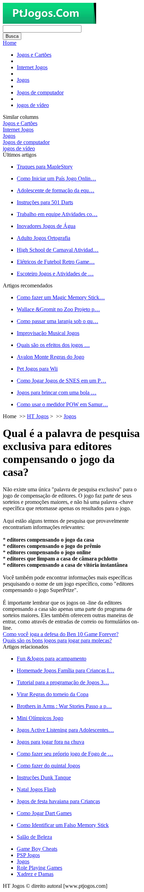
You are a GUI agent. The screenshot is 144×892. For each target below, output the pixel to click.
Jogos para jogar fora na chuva (50, 742)
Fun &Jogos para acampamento (51, 659)
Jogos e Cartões (34, 55)
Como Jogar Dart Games (44, 813)
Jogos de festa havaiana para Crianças (58, 801)
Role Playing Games (39, 868)
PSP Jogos (28, 855)
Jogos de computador (40, 92)
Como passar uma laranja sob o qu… (57, 321)
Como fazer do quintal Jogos (48, 766)
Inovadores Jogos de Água (46, 226)
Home (9, 43)
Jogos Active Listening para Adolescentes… (65, 730)
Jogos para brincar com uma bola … (56, 392)
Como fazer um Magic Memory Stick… (61, 297)
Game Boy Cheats (37, 849)
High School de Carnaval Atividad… (58, 250)
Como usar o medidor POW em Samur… (62, 404)
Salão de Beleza (34, 837)
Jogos (23, 80)
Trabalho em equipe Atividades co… (57, 214)
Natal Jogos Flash (36, 789)
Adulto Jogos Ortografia (43, 238)
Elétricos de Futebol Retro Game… (56, 262)
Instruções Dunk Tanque (44, 777)
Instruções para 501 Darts (45, 202)
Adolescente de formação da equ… (55, 190)
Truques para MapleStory (45, 167)
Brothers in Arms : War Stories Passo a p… (64, 706)
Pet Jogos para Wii (37, 369)
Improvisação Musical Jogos (48, 333)
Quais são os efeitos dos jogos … (53, 345)
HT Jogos (38, 416)
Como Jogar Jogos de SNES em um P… (61, 381)
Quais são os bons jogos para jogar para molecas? (57, 640)
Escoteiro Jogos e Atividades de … (55, 274)
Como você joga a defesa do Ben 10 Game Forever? (60, 634)
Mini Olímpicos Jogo (40, 718)
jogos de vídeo (33, 105)
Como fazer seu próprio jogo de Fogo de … (65, 754)
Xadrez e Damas (35, 874)
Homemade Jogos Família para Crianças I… (65, 670)
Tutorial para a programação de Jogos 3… (63, 682)
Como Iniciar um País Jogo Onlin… (56, 178)
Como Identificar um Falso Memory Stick (63, 825)
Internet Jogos (32, 67)
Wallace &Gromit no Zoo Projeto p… (58, 309)
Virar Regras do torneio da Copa (52, 694)
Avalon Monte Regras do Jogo (50, 357)
